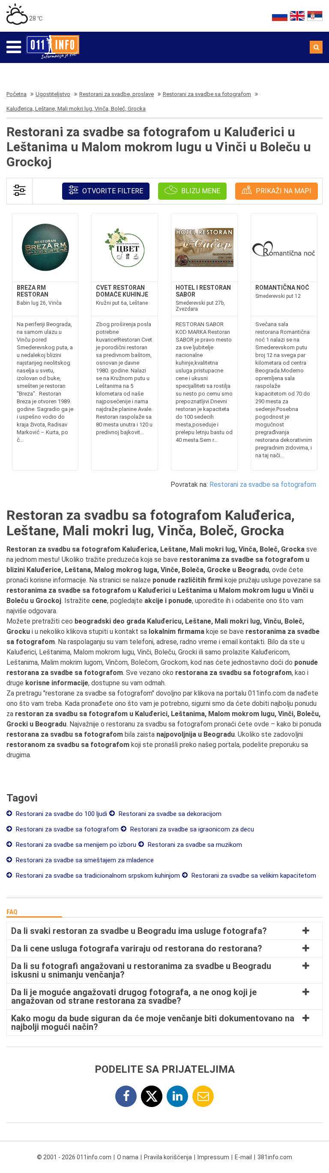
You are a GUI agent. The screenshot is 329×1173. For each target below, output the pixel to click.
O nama (127, 1157)
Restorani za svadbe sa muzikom (194, 845)
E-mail (243, 1157)
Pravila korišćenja (168, 1157)
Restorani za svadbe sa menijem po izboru (75, 845)
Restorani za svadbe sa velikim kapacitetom (253, 875)
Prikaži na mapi (282, 191)
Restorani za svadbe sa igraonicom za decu (191, 829)
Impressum (213, 1157)
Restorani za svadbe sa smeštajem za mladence (84, 860)
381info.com (274, 1157)
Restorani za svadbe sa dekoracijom (169, 814)
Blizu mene (199, 191)
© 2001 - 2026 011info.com (74, 1157)
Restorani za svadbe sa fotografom (262, 484)
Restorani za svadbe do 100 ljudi (60, 814)
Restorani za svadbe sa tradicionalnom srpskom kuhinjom (97, 875)
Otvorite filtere (112, 191)
